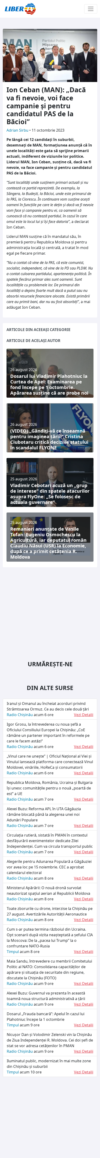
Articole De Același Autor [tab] (33, 340)
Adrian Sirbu (18, 130)
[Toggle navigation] (90, 9)
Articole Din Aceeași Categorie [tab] (38, 329)
